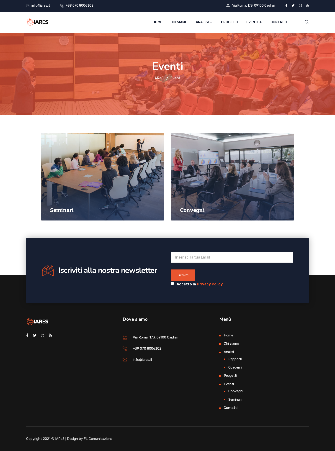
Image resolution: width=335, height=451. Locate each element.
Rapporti (235, 359)
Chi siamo (179, 22)
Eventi (252, 22)
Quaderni (235, 367)
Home (157, 22)
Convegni (235, 391)
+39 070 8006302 (79, 6)
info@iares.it (40, 6)
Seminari (235, 399)
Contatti (279, 22)
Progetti (229, 22)
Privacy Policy (210, 284)
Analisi (202, 22)
